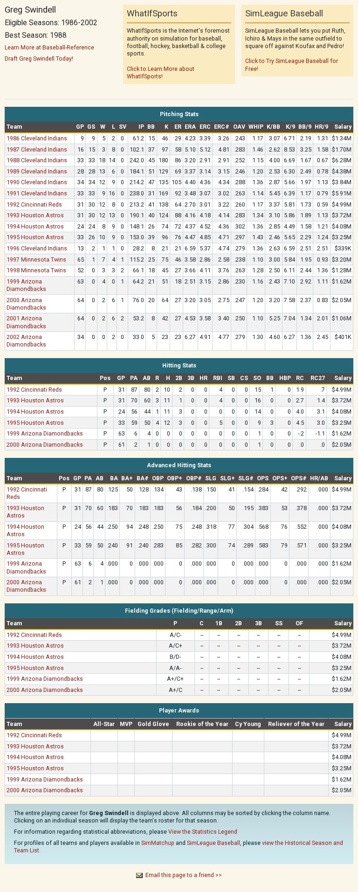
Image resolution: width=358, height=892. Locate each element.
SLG (210, 478)
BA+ (127, 478)
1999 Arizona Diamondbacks (26, 285)
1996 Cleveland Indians (37, 248)
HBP (285, 377)
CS (244, 377)
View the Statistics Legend (202, 831)
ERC (205, 126)
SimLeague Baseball (213, 842)
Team (14, 126)
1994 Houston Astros (35, 226)
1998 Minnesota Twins (36, 270)
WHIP (255, 126)
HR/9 (321, 126)
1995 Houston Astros (35, 237)
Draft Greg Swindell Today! (39, 58)
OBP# (194, 478)
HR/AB (319, 478)
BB (151, 126)
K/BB (273, 126)
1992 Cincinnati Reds (34, 204)
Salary (342, 126)
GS (91, 126)
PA (134, 377)
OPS (262, 478)
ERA (190, 126)
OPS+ (280, 478)
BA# (143, 478)
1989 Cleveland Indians (37, 171)
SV (122, 126)
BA (114, 478)
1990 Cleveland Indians (37, 182)
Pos (105, 377)
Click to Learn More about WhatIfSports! (160, 72)
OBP (158, 478)
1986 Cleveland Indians (37, 138)
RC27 (317, 377)
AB (147, 377)
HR (203, 377)
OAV (239, 126)
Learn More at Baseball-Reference (49, 47)
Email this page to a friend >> (183, 874)
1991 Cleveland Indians (37, 193)
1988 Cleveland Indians (37, 160)
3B (190, 377)
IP (141, 126)
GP (80, 126)
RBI (217, 377)
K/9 (290, 126)
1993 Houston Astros (35, 215)
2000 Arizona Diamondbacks (26, 304)
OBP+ (174, 478)
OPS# (299, 478)
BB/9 (304, 126)
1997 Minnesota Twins (36, 259)
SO (257, 377)
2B (178, 377)
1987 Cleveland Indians (37, 149)
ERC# (221, 126)
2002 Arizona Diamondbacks (26, 340)
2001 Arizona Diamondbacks (26, 322)
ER (177, 126)
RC (300, 377)
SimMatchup (157, 842)
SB (231, 377)
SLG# (246, 478)
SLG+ (227, 478)
